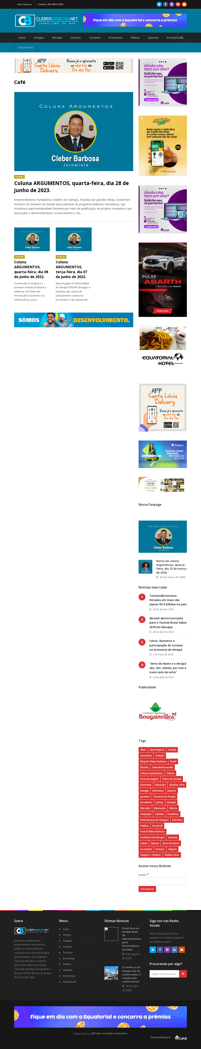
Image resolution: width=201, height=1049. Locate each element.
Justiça (159, 802)
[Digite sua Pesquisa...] (182, 38)
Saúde (143, 843)
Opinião (153, 37)
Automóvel (25, 47)
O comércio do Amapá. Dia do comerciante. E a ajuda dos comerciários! (131, 974)
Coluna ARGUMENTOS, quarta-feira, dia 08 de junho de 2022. (31, 269)
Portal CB (157, 825)
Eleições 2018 (177, 784)
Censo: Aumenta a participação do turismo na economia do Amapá (166, 645)
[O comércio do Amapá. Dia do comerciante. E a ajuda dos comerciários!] (111, 973)
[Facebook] (165, 4)
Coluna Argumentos (151, 773)
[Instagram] (171, 4)
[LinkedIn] (174, 950)
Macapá (171, 802)
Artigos (39, 37)
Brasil (173, 761)
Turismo (94, 37)
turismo (160, 849)
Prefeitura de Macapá (152, 837)
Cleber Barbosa (82, 1033)
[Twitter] (159, 4)
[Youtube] (178, 4)
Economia (115, 37)
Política (144, 825)
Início (22, 37)
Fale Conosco (24, 4)
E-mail (144, 875)
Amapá (57, 37)
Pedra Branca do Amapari (154, 820)
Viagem (172, 849)
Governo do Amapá (164, 796)
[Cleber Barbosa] (48, 25)
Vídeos (135, 37)
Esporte (171, 790)
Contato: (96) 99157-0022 (50, 4)
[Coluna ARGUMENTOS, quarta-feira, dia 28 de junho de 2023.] (73, 131)
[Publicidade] (135, 20)
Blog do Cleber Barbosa (153, 761)
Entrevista (174, 37)
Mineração (160, 808)
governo (145, 796)
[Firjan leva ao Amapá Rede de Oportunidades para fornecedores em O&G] (111, 934)
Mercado (145, 808)
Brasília (144, 767)
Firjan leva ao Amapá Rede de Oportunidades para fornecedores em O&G (131, 938)
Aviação (159, 755)
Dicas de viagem (149, 779)
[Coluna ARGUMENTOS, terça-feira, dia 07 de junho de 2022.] (74, 239)
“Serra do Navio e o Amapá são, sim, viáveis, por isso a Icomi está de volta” (167, 668)
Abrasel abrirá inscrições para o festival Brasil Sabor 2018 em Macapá (168, 622)
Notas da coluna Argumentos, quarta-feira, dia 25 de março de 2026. (171, 566)
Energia (144, 790)
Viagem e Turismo (150, 855)
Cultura (75, 37)
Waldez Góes (171, 855)
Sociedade (146, 849)
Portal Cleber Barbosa (152, 831)
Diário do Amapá (171, 779)
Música (173, 808)
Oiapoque (145, 814)
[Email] (184, 4)
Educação (160, 784)
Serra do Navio (171, 843)
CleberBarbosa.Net (162, 767)
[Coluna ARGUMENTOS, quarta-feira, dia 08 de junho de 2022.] (32, 239)
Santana (172, 837)
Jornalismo (146, 802)
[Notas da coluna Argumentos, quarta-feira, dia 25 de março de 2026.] (145, 567)
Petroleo (177, 820)
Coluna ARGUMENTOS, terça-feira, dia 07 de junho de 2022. (71, 269)
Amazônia (146, 755)
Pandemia (173, 814)
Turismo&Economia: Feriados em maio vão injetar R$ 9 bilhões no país (167, 600)
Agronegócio (157, 749)
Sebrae (155, 843)
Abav (143, 749)
